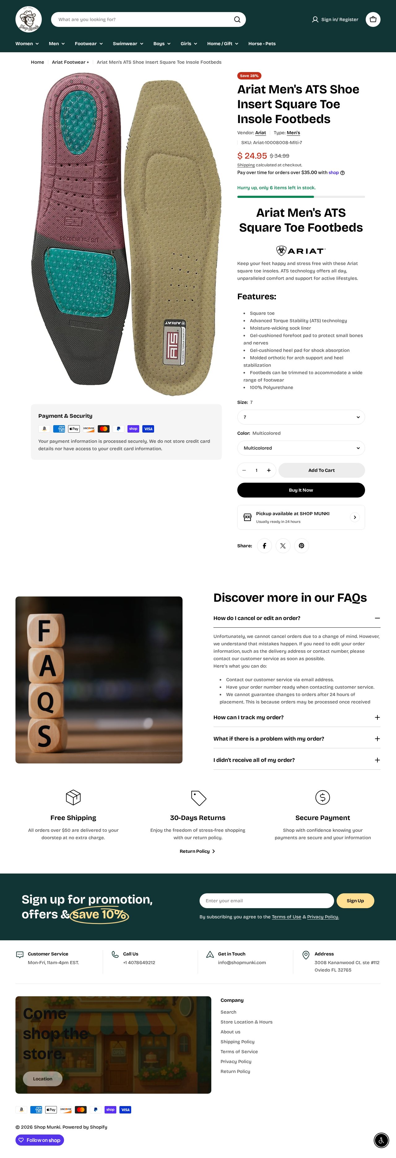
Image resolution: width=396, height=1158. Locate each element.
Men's (293, 132)
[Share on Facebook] (264, 545)
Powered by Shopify (84, 1127)
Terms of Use (286, 917)
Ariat (260, 132)
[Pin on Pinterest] (301, 545)
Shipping (246, 165)
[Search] (237, 19)
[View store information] (355, 517)
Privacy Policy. (323, 917)
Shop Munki (47, 1127)
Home (37, 62)
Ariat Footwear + (70, 62)
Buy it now (301, 490)
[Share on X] (283, 545)
